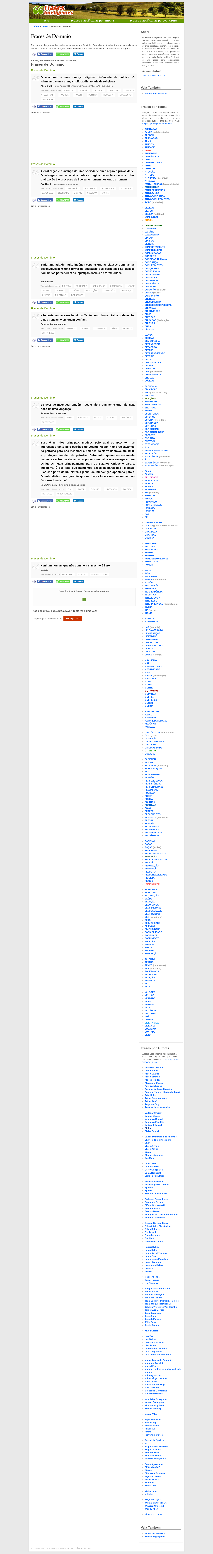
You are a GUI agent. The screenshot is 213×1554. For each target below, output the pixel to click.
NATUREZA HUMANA (156, 720)
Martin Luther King (155, 1384)
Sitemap (70, 1548)
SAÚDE (148, 898)
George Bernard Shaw (156, 1223)
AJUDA (148, 132)
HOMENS (149, 555)
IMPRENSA (150, 588)
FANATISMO (114, 90)
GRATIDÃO (150, 535)
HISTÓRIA (150, 546)
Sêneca (148, 1470)
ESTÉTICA (150, 441)
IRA (146, 610)
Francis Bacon (152, 1211)
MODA (148, 681)
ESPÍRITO (150, 438)
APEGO (148, 159)
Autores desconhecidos (53, 324)
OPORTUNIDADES (154, 741)
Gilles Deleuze (152, 1229)
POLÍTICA (64, 95)
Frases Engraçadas (155, 1536)
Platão (148, 1431)
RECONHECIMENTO (155, 853)
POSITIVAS (150, 805)
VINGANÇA (83, 418)
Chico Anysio (152, 1146)
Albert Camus (152, 1073)
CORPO (149, 292)
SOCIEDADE (90, 188)
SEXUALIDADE (152, 923)
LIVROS (149, 648)
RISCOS (149, 881)
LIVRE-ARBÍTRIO (153, 645)
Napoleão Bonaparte (156, 1399)
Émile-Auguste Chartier (157, 1184)
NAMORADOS (152, 711)
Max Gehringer (152, 1387)
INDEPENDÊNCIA (153, 591)
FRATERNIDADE (153, 505)
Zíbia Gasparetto (153, 1514)
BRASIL (149, 220)
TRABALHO (151, 974)
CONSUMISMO (152, 274)
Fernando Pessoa (154, 1202)
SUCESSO (150, 950)
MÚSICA (149, 706)
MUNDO (149, 703)
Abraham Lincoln (154, 1067)
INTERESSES (77, 295)
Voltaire (149, 1494)
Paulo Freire (47, 281)
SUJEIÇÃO (92, 193)
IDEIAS (148, 579)
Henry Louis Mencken (156, 1259)
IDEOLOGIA (108, 95)
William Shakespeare (156, 1502)
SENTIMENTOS (152, 914)
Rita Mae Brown (153, 1455)
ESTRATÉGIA (48, 333)
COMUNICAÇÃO (153, 253)
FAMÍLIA (149, 474)
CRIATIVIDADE (152, 311)
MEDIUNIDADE (152, 669)
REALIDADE (151, 850)
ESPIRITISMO (152, 429)
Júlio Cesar (151, 1322)
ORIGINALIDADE (153, 747)
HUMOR (149, 565)
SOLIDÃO (150, 941)
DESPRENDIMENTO (155, 353)
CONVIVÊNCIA (152, 283)
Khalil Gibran (152, 1330)
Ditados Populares (154, 1176)
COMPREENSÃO (153, 250)
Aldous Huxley (152, 1080)
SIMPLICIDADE (152, 929)
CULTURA (150, 323)
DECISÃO (150, 338)
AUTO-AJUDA (152, 193)
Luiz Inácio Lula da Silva (158, 1354)
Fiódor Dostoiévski (155, 1205)
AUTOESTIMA (152, 187)
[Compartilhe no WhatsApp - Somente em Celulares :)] (63, 54)
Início (45, 20)
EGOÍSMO (150, 395)
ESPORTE (150, 435)
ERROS (148, 410)
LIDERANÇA (111, 489)
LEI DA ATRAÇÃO (154, 630)
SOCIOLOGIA (116, 286)
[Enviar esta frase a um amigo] (34, 54)
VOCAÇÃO (150, 1029)
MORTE (149, 687)
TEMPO (148, 965)
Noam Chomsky (49, 485)
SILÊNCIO (150, 926)
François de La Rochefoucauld (161, 1214)
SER (147, 917)
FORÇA (148, 498)
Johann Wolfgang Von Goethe (161, 1307)
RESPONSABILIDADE (156, 874)
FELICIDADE (151, 477)
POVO (148, 808)
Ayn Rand (46, 184)
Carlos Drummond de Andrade (161, 1136)
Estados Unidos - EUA (156, 450)
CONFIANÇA (151, 262)
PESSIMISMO (151, 790)
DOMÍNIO (92, 95)
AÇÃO (148, 202)
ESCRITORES (152, 413)
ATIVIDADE (150, 178)
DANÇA (148, 335)
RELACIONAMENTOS (156, 859)
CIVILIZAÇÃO (72, 188)
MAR (147, 663)
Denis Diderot (152, 1166)
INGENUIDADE (98, 286)
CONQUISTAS (152, 268)
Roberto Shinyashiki (155, 1458)
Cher (147, 1143)
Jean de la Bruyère (155, 1294)
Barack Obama (152, 1116)
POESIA (149, 799)
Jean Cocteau (152, 1291)
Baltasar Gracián (153, 1113)
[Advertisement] (84, 136)
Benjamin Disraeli (154, 1119)
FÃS (147, 514)
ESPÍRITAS (150, 426)
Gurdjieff (149, 1238)
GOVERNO (150, 528)
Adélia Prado (151, 1070)
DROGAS (149, 378)
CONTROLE (100, 328)
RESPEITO (150, 872)
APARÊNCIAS (152, 156)
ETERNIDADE (152, 444)
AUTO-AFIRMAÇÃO (155, 190)
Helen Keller (151, 1250)
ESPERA (149, 420)
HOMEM (149, 552)
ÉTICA (148, 447)
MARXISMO (69, 90)
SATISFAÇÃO (152, 895)
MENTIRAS (150, 678)
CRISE (148, 314)
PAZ (147, 771)
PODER (78, 95)
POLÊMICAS (60, 295)
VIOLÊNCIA (126, 418)
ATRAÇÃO (150, 181)
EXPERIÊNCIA (152, 462)
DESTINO (149, 356)
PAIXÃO (149, 762)
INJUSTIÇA (126, 291)
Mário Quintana (153, 1375)
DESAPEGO (151, 347)
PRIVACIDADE (108, 188)
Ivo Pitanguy (151, 1283)
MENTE (148, 675)
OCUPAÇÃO (151, 738)
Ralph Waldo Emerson (156, 1446)
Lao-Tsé (149, 1336)
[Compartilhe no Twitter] (78, 54)
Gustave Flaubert (154, 1241)
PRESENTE (150, 817)
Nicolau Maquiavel (154, 1405)
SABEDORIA (151, 889)
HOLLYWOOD (152, 549)
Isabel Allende (152, 1277)
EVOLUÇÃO (151, 453)
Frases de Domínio (51, 36)
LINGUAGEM (151, 639)
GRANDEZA (151, 531)
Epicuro (149, 1187)
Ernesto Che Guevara (156, 1193)
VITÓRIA (149, 1019)
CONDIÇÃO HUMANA (156, 259)
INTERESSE (151, 601)
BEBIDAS (149, 207)
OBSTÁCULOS (152, 732)
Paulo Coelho (152, 1425)
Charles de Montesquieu (158, 1140)
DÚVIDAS (149, 380)
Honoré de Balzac (154, 1265)
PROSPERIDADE (153, 832)
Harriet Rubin (152, 1247)
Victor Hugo (151, 1491)
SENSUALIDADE (153, 911)
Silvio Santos (152, 1479)
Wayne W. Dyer (152, 1499)
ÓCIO (147, 735)
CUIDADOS (150, 320)
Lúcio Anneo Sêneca (156, 1348)
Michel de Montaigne (156, 1390)
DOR (147, 371)
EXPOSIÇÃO (47, 193)
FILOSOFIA (151, 489)
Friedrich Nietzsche (155, 1217)
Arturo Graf (151, 1101)
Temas (44, 26)
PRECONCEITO (153, 814)
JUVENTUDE (151, 621)
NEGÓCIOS (150, 723)
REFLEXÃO (151, 856)
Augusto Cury (152, 1104)
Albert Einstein (152, 1076)
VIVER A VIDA (152, 1023)
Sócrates (149, 1482)
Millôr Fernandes (154, 1393)
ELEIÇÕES (150, 398)
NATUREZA (151, 717)
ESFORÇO (150, 417)
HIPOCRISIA (151, 543)
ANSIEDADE (151, 153)
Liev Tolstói (151, 1345)
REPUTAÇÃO (151, 868)
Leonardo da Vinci (154, 1342)
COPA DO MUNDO (154, 225)
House (148, 1271)
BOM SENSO (151, 217)
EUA (69, 489)
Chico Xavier (151, 1149)
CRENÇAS (98, 90)
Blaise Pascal (152, 1131)
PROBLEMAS (152, 826)
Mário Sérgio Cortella (156, 1378)
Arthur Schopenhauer (156, 1098)
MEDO (148, 672)
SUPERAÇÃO (151, 953)
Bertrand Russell (153, 1125)
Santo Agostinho (154, 1464)
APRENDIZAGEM (153, 162)
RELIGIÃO (84, 90)
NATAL (148, 714)
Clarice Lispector (154, 1155)
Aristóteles (150, 1095)
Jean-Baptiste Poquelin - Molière (162, 1301)
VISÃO (148, 1016)
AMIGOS (149, 144)
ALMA (148, 141)
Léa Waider (150, 1339)
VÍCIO (148, 1035)
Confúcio (150, 1158)
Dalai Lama (150, 1163)
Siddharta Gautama (155, 1473)
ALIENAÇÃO (151, 138)
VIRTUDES (150, 1013)
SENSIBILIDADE (153, 907)
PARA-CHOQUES (153, 768)
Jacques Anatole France (157, 1288)
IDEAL (148, 573)
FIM (147, 492)
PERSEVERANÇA (153, 780)
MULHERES (151, 700)
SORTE (148, 947)
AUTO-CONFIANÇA (155, 196)
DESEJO (149, 350)
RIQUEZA (150, 878)
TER (147, 968)
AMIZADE (150, 147)
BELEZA (149, 214)
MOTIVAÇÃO (151, 691)
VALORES (150, 992)
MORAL (105, 193)
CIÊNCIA (149, 244)
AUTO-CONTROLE (99, 574)
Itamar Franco (152, 1280)
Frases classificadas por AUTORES (153, 20)
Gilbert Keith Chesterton (158, 1226)
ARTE (148, 165)
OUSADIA (150, 754)
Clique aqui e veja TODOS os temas (157, 124)
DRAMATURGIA (153, 374)
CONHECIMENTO (154, 265)
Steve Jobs (151, 1485)
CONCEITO (150, 256)
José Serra (150, 1316)
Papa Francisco (153, 1419)
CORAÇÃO (150, 289)
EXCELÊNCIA (151, 456)
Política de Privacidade (83, 1548)
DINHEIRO (150, 365)
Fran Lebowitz (152, 1208)
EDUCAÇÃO (91, 291)
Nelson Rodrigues (154, 1402)
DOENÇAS (150, 368)
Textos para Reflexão (156, 93)
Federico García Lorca (156, 1199)
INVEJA (148, 607)
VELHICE (149, 995)
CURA (148, 326)
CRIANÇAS (150, 308)
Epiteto (44, 570)
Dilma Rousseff (153, 1173)
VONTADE (150, 1032)
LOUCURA (150, 651)
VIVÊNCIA (150, 1025)
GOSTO (149, 525)
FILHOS (149, 483)
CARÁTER (150, 231)
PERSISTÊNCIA (153, 783)
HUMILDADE (151, 561)
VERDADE (150, 998)
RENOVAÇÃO (152, 865)
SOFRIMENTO (152, 938)
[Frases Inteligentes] (53, 10)
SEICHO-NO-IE (152, 1467)
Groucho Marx (152, 1235)
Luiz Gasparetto (153, 1351)
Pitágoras (150, 1428)
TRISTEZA (150, 980)
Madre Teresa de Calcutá (158, 1360)
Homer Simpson (153, 1262)
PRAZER (149, 811)
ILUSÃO (149, 582)
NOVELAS (150, 727)
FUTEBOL (150, 508)
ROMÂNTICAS (152, 884)
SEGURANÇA (152, 905)
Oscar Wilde (151, 1414)
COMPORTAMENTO (155, 247)
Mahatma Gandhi (154, 1363)
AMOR (148, 150)
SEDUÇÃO (150, 901)
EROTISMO (150, 407)
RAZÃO (148, 844)
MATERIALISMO (153, 666)
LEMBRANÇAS (152, 633)
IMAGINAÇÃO (152, 585)
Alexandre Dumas (154, 1083)
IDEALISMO (151, 576)
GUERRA (149, 538)
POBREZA (150, 793)
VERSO (148, 1001)
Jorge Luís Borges (154, 1310)
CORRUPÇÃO (152, 296)
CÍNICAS (149, 329)
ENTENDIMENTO (153, 404)
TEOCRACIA (47, 99)
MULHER (149, 697)
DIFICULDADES (153, 362)
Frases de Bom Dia (155, 1533)
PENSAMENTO (152, 774)
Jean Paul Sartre (153, 1297)
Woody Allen (151, 1509)
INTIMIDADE (126, 188)
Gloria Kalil (150, 1232)
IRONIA (148, 613)
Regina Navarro (153, 1449)
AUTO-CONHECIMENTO (157, 199)
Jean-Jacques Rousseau (158, 1303)
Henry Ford (151, 1256)
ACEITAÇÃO (151, 129)
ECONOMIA (151, 386)
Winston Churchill (154, 1506)
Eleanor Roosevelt (154, 1181)
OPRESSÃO (109, 291)
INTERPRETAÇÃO (154, 604)
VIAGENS (149, 1004)
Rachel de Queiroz (154, 1440)
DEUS (148, 359)
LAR (147, 627)
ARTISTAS (150, 168)
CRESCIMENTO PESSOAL (158, 305)
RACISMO (150, 841)
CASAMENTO (152, 234)
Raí (146, 1443)
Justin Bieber (152, 1325)
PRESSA (149, 820)
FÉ (146, 517)
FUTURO (149, 511)
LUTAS (148, 654)
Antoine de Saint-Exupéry (158, 1089)
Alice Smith (47, 86)
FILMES (149, 486)
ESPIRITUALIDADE (154, 432)
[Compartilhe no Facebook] (45, 54)
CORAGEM (150, 286)
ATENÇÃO (150, 171)
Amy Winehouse (153, 1086)
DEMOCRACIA (152, 341)
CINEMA (149, 238)
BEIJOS (149, 211)
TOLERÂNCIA (152, 971)
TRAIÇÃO (150, 977)
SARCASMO (151, 892)
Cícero (148, 1152)
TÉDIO (148, 986)
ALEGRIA (150, 135)
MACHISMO (151, 660)
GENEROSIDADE (153, 522)
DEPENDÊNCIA (152, 344)
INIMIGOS (71, 328)
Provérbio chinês (154, 1435)
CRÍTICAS (150, 317)
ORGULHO (150, 744)
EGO (147, 392)
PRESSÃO (150, 823)
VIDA (147, 1007)
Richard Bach (152, 1452)
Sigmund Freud (153, 1476)
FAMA (148, 471)
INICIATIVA (150, 594)
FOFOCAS (150, 495)
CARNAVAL (151, 228)
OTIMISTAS (151, 750)
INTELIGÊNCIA (152, 598)
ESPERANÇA (151, 423)
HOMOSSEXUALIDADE (156, 558)
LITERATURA (152, 642)
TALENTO (150, 959)
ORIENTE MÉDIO (64, 494)
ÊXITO (148, 459)
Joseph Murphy (153, 1319)
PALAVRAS (150, 765)
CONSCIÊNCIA (152, 271)
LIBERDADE (63, 193)
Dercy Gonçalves (154, 1169)
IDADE (148, 570)
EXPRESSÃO (151, 465)
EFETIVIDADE (48, 422)
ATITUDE (149, 175)
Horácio (149, 1268)
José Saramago (153, 1313)
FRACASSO (151, 502)
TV (146, 983)
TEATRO (149, 962)
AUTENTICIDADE (153, 184)
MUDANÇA (150, 694)
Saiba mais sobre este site (153, 75)
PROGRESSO (152, 829)
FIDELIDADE (151, 480)
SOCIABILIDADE (153, 932)
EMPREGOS (151, 401)
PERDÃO (149, 777)
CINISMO (46, 295)
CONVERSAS (151, 280)
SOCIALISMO (125, 95)
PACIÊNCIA (150, 759)
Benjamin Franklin (154, 1122)
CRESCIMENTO (153, 302)
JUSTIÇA (149, 618)
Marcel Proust (152, 1366)
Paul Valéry (150, 1422)
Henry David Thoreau (156, 1253)
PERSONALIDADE (154, 787)
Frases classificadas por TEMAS (92, 20)
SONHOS (149, 944)
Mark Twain (151, 1381)
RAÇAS (148, 847)
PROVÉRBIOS (152, 835)
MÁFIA (114, 328)
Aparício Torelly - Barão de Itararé (162, 1092)
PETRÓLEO (47, 494)
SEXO (148, 920)
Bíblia (148, 1128)
